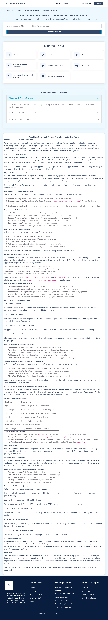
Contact (99, 3)
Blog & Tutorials (36, 594)
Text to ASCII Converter (64, 607)
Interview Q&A (35, 598)
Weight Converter (62, 597)
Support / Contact (88, 594)
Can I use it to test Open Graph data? (22, 113)
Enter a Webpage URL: (15, 26)
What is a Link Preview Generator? (22, 98)
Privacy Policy (86, 591)
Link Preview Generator (64, 594)
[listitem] (20, 54)
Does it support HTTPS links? (20, 119)
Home (7, 10)
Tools (13, 10)
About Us (33, 591)
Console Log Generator (64, 604)
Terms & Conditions (88, 598)
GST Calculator (61, 600)
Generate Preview (54, 32)
